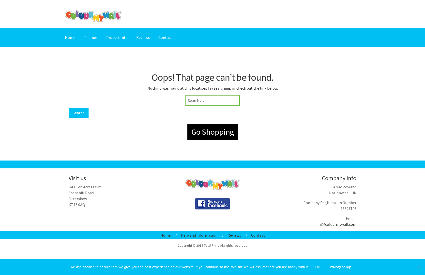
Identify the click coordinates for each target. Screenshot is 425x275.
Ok (317, 267)
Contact (165, 37)
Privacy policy (340, 267)
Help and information (199, 235)
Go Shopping (212, 132)
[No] (418, 266)
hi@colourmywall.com (337, 224)
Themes (91, 37)
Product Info (117, 37)
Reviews (143, 37)
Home (70, 37)
